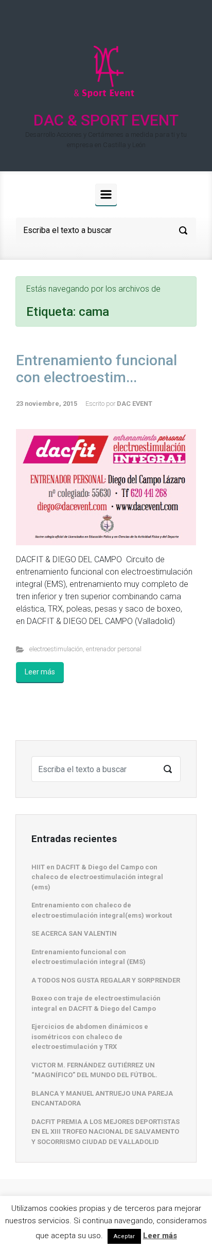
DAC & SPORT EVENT (106, 120)
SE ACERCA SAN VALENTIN (74, 933)
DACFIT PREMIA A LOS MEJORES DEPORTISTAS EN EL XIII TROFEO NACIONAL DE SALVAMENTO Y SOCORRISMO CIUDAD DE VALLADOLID (105, 1132)
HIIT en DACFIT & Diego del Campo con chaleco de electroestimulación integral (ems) (97, 877)
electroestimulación (56, 649)
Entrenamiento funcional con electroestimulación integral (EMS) (88, 957)
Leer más (40, 672)
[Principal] (106, 194)
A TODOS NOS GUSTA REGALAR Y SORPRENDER (105, 980)
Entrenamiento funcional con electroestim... (96, 369)
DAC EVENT (134, 403)
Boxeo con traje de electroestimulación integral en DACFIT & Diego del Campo (96, 1003)
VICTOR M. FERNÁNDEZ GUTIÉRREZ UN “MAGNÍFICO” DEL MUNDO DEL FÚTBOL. (94, 1070)
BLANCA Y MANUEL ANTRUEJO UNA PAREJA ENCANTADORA (102, 1099)
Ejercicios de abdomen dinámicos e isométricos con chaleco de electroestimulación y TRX (89, 1036)
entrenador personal (114, 649)
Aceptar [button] (124, 1236)
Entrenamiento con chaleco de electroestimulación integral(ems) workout (101, 910)
